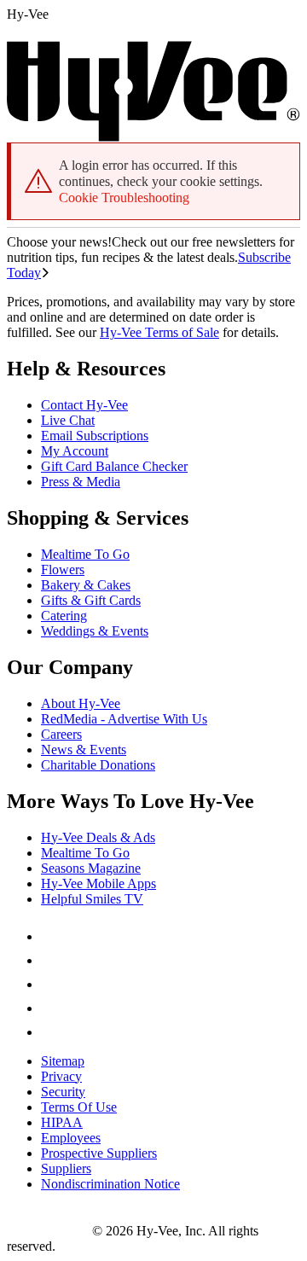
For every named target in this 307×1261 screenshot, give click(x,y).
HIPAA (62, 1122)
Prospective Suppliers (99, 1153)
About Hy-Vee (80, 703)
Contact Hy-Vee (84, 405)
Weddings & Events (94, 631)
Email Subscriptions (94, 435)
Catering (64, 615)
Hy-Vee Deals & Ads (98, 837)
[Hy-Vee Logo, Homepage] (49, 1230)
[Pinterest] (51, 960)
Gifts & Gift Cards (91, 600)
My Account (74, 451)
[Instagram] (51, 1032)
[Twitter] (51, 984)
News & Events (83, 749)
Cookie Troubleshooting (124, 197)
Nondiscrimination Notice (110, 1184)
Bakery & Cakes (85, 585)
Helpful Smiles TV (92, 899)
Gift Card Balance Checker (114, 466)
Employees (71, 1137)
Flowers (62, 569)
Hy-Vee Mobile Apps (98, 883)
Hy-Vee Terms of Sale (159, 332)
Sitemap (62, 1061)
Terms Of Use (79, 1107)
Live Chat (68, 420)
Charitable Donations (98, 765)
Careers (61, 734)
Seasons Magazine (91, 868)
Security (63, 1091)
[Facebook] (51, 936)
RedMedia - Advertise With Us (124, 719)
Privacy (61, 1076)
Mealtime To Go (85, 554)
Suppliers (66, 1168)
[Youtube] (51, 1008)
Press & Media (80, 481)
